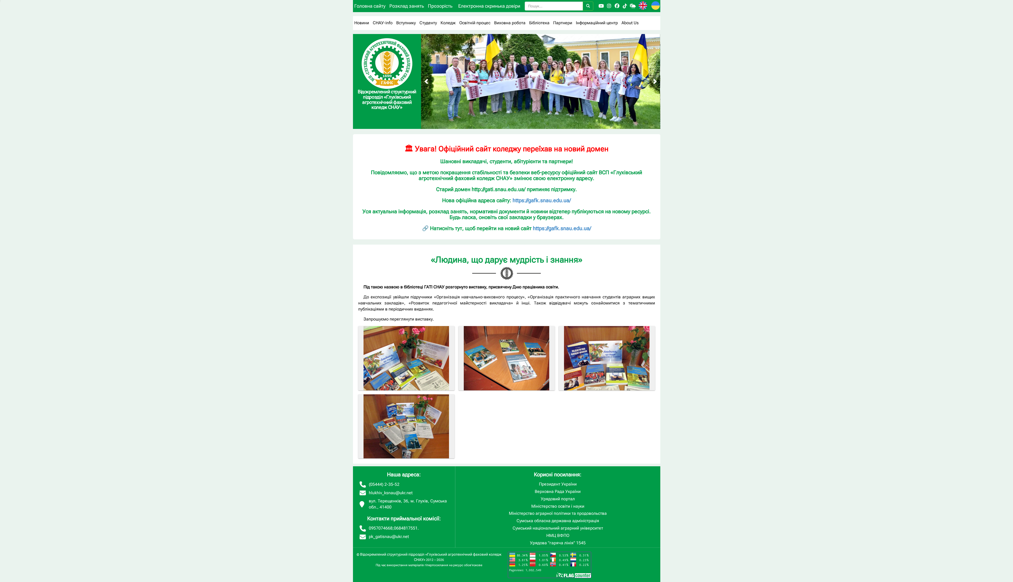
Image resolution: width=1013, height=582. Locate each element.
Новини (361, 22)
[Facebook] (617, 6)
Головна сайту (369, 6)
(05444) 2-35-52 (384, 484)
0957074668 (381, 528)
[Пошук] (588, 6)
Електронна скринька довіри (489, 6)
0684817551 (406, 528)
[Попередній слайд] (426, 81)
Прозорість (440, 6)
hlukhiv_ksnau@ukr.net (391, 492)
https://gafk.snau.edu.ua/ (542, 200)
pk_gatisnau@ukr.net (389, 536)
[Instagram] (609, 6)
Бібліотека (539, 22)
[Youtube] (601, 6)
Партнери (562, 22)
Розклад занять (406, 6)
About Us (630, 22)
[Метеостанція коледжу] (633, 6)
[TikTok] (625, 6)
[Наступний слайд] (655, 81)
